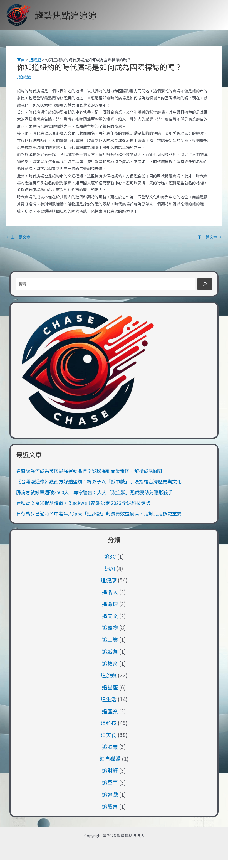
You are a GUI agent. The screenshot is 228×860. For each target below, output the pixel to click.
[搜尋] (204, 284)
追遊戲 (110, 794)
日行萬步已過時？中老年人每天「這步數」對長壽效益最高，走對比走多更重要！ (101, 513)
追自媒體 (110, 758)
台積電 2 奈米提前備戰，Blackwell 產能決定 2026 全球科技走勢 (83, 502)
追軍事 (110, 782)
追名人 (110, 592)
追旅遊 (25, 77)
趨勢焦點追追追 (66, 15)
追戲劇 (110, 651)
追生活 (109, 699)
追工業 (110, 639)
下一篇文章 (210, 237)
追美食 (109, 734)
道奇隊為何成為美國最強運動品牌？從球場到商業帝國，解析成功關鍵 (89, 470)
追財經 (110, 770)
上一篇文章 (18, 237)
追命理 (110, 604)
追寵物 (110, 627)
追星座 (110, 687)
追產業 (110, 711)
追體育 (110, 806)
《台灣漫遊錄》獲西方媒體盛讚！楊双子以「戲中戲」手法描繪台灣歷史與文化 (99, 481)
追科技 (109, 722)
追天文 (110, 616)
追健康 (109, 580)
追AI (110, 568)
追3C (110, 556)
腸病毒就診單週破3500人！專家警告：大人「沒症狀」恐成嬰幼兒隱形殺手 (94, 492)
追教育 (110, 663)
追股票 (110, 746)
